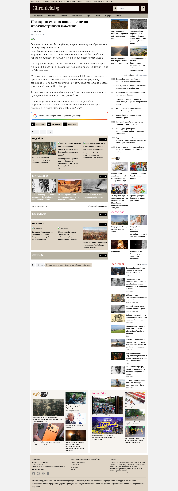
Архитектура (77, 16)
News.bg (54, 1)
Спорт (118, 16)
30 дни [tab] (144, 264)
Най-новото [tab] (129, 75)
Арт (88, 16)
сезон (50, 132)
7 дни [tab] (139, 264)
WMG (32, 1)
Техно (97, 16)
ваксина (35, 132)
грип (43, 132)
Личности (63, 16)
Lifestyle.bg (80, 1)
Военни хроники (37, 16)
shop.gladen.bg (99, 1)
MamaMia (46, 1)
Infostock (89, 1)
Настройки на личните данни (120, 472)
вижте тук (123, 470)
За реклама (74, 467)
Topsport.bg (71, 1)
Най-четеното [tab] (141, 75)
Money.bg (62, 1)
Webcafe (39, 1)
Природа (108, 16)
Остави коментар (99, 206)
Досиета (51, 16)
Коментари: (41, 206)
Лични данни (75, 465)
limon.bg (109, 1)
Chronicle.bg (36, 31)
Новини (73, 469)
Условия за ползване (78, 462)
